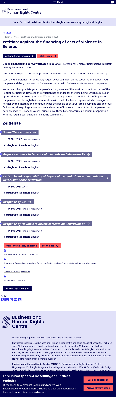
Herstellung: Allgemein (61, 263)
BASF (5, 254)
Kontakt (78, 337)
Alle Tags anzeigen (19, 288)
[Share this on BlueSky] (15, 299)
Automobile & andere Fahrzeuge (81, 263)
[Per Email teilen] (19, 299)
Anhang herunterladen (17, 55)
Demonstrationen (10, 280)
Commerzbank (23, 254)
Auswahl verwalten (98, 388)
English (35, 145)
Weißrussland (25, 272)
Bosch (15, 254)
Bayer (10, 254)
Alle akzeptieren (98, 379)
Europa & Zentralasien (12, 272)
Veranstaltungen (20, 337)
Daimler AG (33, 254)
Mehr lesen (46, 55)
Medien (41, 337)
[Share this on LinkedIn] (11, 299)
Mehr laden (48, 245)
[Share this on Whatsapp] (3, 299)
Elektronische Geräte (44, 263)
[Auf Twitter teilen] (7, 299)
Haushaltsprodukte (29, 263)
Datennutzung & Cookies (59, 337)
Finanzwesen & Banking (12, 263)
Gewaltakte (21, 280)
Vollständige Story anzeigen (21, 245)
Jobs (33, 337)
